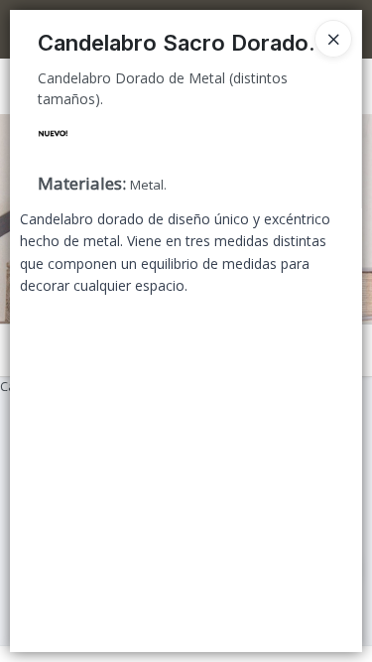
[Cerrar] (333, 39)
